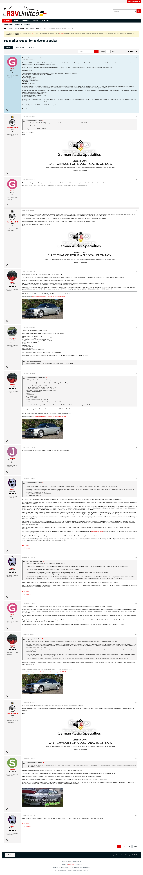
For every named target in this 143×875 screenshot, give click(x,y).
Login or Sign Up (133, 1)
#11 (136, 603)
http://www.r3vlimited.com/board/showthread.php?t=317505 (49, 297)
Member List (18, 24)
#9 (136, 478)
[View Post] (43, 120)
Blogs (16, 21)
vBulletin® (71, 864)
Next (135, 846)
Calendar (27, 24)
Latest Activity (19, 47)
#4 (136, 211)
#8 (136, 447)
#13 (136, 702)
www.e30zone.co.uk (97, 531)
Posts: (8, 77)
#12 (136, 634)
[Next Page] (121, 51)
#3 (136, 179)
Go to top (135, 855)
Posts (8, 47)
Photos (31, 47)
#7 (136, 373)
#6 (136, 327)
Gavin (32, 105)
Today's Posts (8, 24)
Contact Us (119, 855)
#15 (136, 815)
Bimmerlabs (27, 548)
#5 (136, 271)
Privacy (127, 855)
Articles (25, 21)
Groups (35, 21)
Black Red (9, 855)
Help (112, 855)
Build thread (25, 545)
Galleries (45, 21)
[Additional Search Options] (135, 11)
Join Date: (10, 75)
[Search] (139, 11)
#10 (136, 557)
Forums (7, 21)
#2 (136, 116)
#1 (136, 57)
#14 (136, 758)
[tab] (8, 47)
